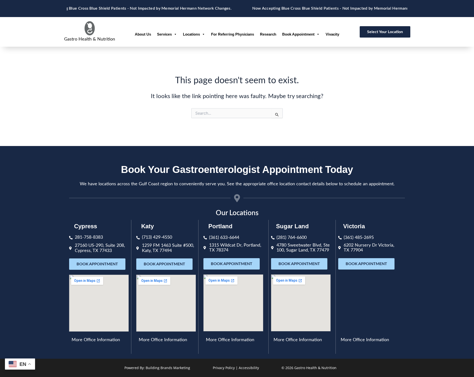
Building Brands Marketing (168, 367)
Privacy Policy (224, 367)
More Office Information (96, 340)
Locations (191, 34)
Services (164, 34)
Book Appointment (298, 34)
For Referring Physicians (232, 34)
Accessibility (249, 367)
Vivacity (332, 34)
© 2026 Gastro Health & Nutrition (308, 367)
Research (268, 34)
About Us (143, 34)
